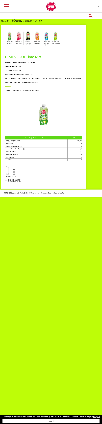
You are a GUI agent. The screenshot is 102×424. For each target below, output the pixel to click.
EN (98, 6)
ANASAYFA (5, 20)
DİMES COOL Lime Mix (33, 20)
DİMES (52, 7)
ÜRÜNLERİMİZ (17, 20)
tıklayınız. (96, 417)
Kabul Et (51, 421)
